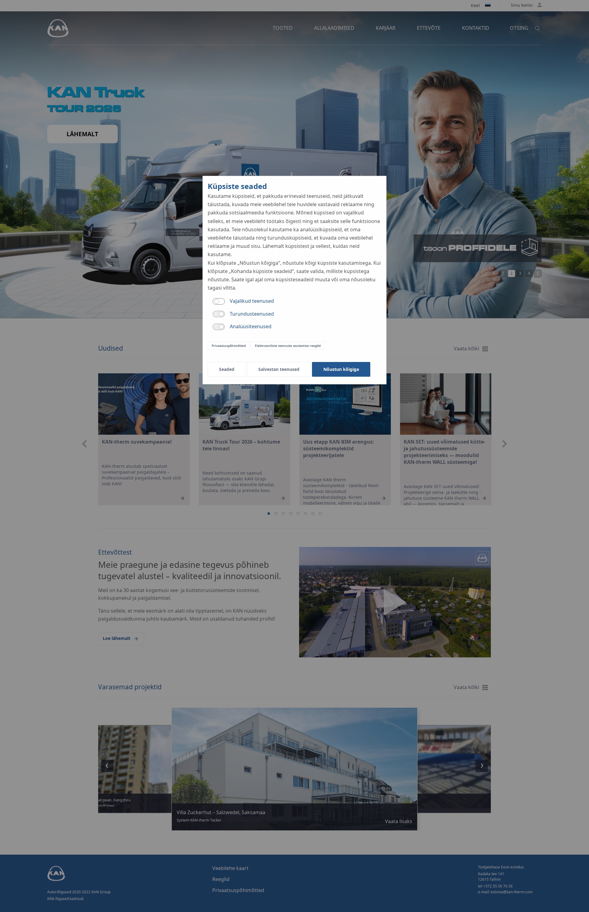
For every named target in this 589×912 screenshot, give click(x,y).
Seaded (226, 369)
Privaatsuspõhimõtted (229, 346)
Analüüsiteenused (250, 326)
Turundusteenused (252, 313)
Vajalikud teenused (252, 301)
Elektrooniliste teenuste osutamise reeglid (288, 346)
